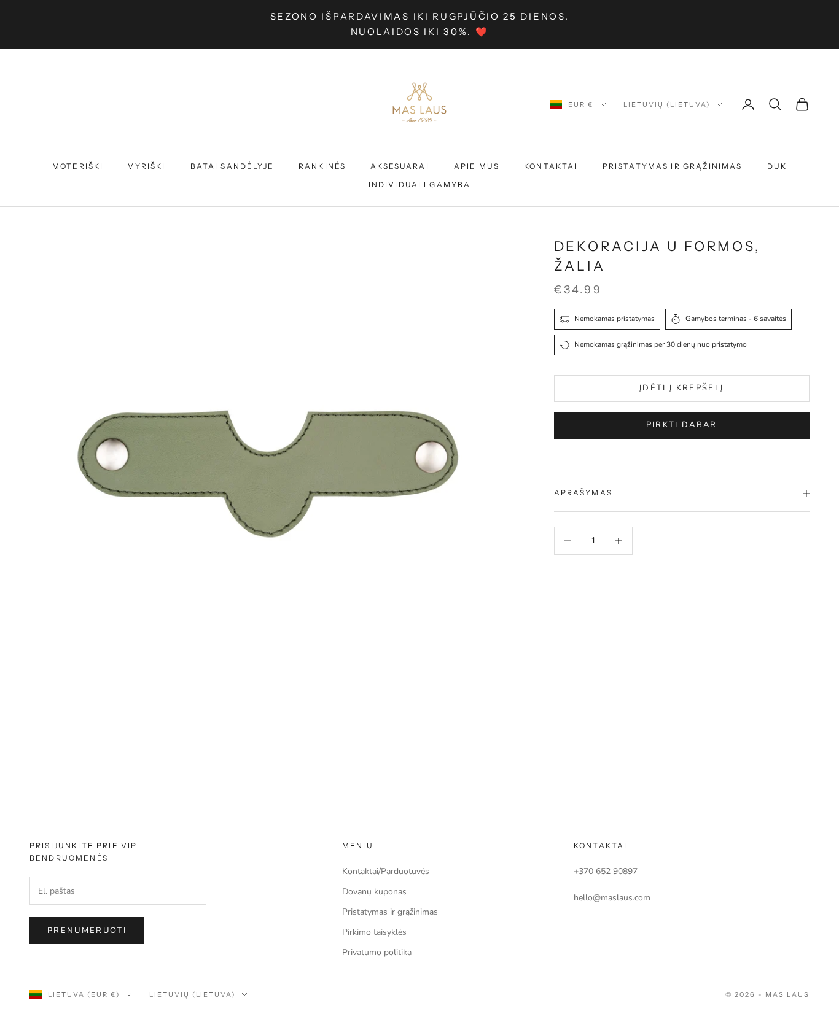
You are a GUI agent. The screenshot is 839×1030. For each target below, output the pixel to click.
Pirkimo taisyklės (374, 932)
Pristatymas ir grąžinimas (673, 166)
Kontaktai (550, 166)
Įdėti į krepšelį (681, 387)
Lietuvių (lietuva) (666, 104)
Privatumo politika (377, 952)
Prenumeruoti (87, 930)
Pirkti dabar (681, 425)
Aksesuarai (399, 166)
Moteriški (77, 166)
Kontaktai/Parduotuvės (385, 871)
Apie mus (476, 166)
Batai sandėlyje (232, 166)
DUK (777, 166)
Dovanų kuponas (374, 891)
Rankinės (322, 166)
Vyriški (146, 166)
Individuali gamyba (420, 184)
